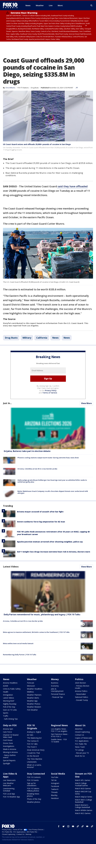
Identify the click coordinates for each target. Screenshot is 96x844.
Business (54, 683)
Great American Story (35, 750)
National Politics (81, 697)
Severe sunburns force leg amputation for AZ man (41, 521)
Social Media (58, 773)
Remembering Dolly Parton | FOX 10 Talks (19, 654)
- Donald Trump (81, 700)
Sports (5, 713)
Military (26, 337)
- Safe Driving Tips (10, 719)
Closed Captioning (82, 732)
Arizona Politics (81, 691)
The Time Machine (34, 759)
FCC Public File (81, 744)
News (55, 337)
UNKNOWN (31, 762)
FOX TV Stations (23, 88)
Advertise (78, 729)
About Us (80, 725)
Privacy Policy (50, 390)
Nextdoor (55, 798)
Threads (54, 792)
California (41, 337)
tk (78, 826)
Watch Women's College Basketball (82, 806)
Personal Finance (58, 694)
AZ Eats (30, 735)
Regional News (59, 725)
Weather (32, 679)
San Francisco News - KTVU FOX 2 (59, 735)
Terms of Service (49, 393)
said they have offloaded (72, 186)
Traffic (5, 716)
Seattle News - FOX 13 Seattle (59, 740)
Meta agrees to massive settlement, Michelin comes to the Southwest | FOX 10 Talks (36, 632)
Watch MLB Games (83, 788)
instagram (68, 826)
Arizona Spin (8, 729)
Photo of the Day (34, 799)
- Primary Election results (82, 687)
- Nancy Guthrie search (9, 756)
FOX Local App (9, 794)
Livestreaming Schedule (8, 789)
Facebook (55, 786)
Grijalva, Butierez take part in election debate (27, 451)
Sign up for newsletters (31, 784)
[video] (48, 592)
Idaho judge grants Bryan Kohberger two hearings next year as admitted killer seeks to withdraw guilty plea (52, 481)
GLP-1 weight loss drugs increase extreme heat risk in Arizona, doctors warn (53, 552)
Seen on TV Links (10, 710)
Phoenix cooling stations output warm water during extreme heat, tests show (48, 457)
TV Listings (79, 750)
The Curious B (32, 741)
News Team (80, 747)
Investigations (8, 746)
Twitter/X (54, 789)
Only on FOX (10, 725)
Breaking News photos (33, 795)
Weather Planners (34, 695)
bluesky (82, 826)
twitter (64, 826)
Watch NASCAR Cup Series (83, 792)
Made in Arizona (9, 749)
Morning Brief (8, 701)
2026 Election (80, 683)
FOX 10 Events (33, 780)
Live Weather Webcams (8, 784)
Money (55, 679)
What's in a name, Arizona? (34, 766)
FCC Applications (81, 741)
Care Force (7, 732)
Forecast (30, 683)
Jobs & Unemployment (57, 690)
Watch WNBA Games (83, 810)
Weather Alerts (33, 698)
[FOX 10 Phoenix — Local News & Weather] (11, 5)
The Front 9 (31, 747)
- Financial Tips (57, 697)
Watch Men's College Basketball (83, 801)
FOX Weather (32, 710)
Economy (55, 686)
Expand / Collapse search (91, 6)
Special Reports (9, 760)
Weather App (32, 701)
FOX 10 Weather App (11, 797)
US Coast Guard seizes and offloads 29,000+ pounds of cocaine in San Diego (37, 144)
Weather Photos (33, 704)
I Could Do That (33, 753)
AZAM (5, 686)
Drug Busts (35, 88)
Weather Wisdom (34, 707)
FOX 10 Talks (32, 744)
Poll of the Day (9, 707)
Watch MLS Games (82, 813)
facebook (59, 826)
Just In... (7, 403)
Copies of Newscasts (83, 738)
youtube (73, 826)
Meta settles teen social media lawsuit (18, 643)
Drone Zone (8, 743)
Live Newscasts (9, 780)
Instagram (55, 783)
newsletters (92, 826)
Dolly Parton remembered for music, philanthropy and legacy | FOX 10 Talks (42, 614)
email (87, 826)
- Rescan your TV (82, 753)
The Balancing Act (34, 738)
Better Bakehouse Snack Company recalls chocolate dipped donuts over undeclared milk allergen (53, 492)
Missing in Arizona (10, 752)
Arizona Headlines (10, 683)
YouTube (54, 777)
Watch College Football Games (81, 784)
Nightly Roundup (9, 704)
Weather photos (33, 802)
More (60, 5)
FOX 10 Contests (34, 777)
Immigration (8, 695)
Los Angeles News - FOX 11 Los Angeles (59, 730)
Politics (79, 679)
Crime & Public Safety (11, 689)
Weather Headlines (34, 689)
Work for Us (80, 756)
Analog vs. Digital (34, 732)
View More (86, 403)
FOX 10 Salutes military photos (33, 789)
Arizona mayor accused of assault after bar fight (40, 511)
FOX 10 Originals (32, 727)
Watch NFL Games (82, 780)
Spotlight (6, 763)
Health (5, 692)
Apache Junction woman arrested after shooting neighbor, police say (50, 542)
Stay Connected (36, 773)
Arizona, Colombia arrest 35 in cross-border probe (37, 469)
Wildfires (30, 692)
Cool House (7, 740)
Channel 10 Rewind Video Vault (10, 736)
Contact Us (79, 735)
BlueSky (54, 795)
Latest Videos (10, 566)
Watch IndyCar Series (83, 797)
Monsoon (31, 686)
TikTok (53, 780)
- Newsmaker (80, 694)
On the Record (33, 756)
